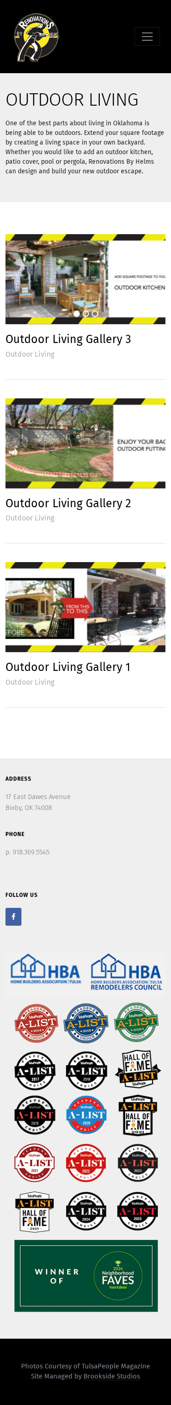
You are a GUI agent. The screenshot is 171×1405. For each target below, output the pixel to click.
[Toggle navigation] (147, 36)
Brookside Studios (111, 1376)
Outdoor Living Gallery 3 (68, 339)
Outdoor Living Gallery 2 (68, 503)
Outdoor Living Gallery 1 (67, 667)
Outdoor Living (29, 354)
